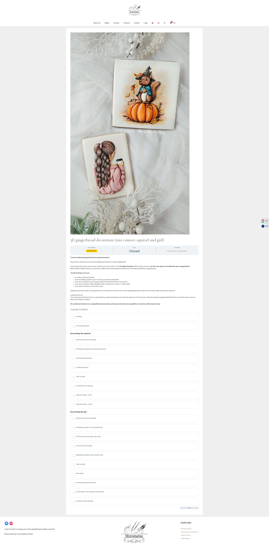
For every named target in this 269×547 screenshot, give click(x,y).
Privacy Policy (186, 529)
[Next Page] (197, 508)
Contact (137, 23)
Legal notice (185, 535)
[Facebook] (6, 523)
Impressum (185, 538)
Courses (116, 23)
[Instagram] (11, 523)
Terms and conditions (189, 532)
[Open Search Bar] (164, 23)
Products (126, 23)
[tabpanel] (134, 280)
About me (97, 23)
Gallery (107, 23)
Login (146, 23)
